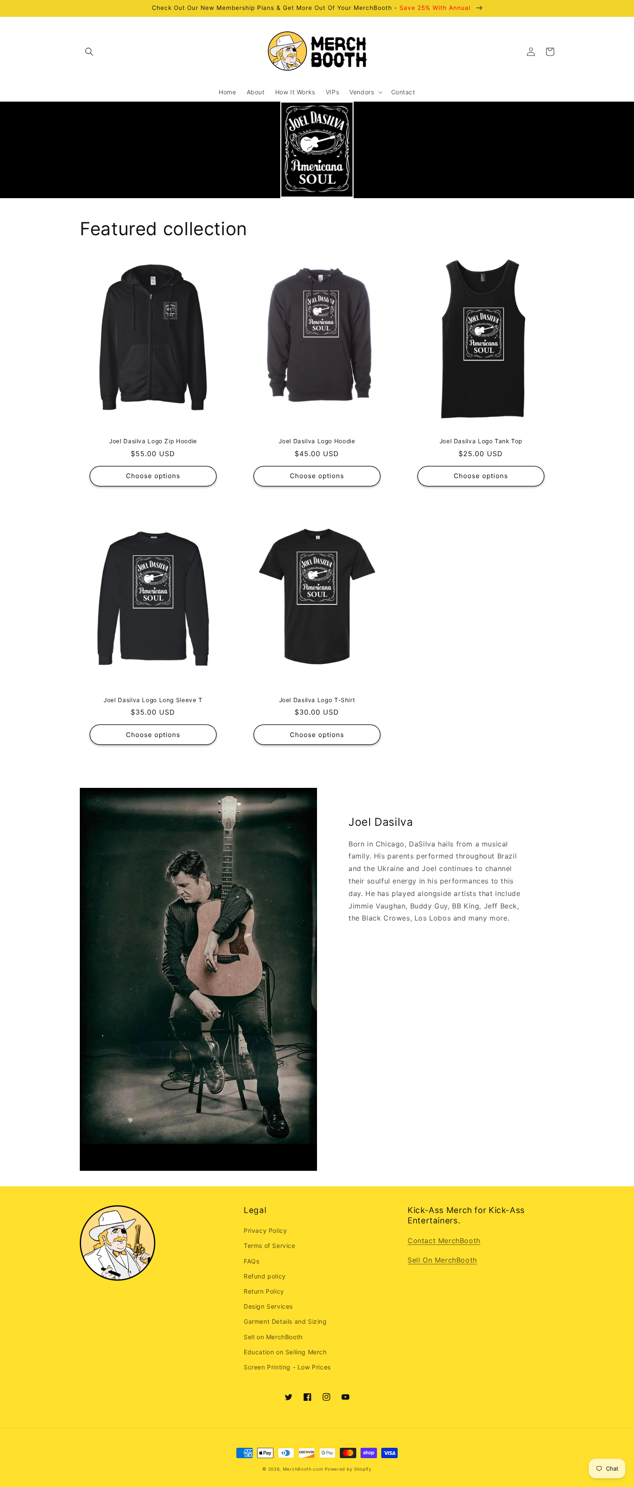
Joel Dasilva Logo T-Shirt (317, 700)
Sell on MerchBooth (273, 1337)
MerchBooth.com (303, 1468)
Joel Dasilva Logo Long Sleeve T (153, 700)
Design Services (268, 1306)
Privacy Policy (265, 1230)
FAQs (251, 1261)
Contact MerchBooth (444, 1240)
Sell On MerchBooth (442, 1260)
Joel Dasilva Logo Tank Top (480, 441)
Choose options (153, 476)
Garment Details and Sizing (285, 1321)
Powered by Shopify (348, 1468)
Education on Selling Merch (285, 1352)
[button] (89, 51)
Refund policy (265, 1276)
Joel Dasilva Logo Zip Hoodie (153, 441)
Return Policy (264, 1291)
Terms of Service (269, 1245)
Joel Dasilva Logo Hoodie (317, 441)
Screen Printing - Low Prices (287, 1367)
